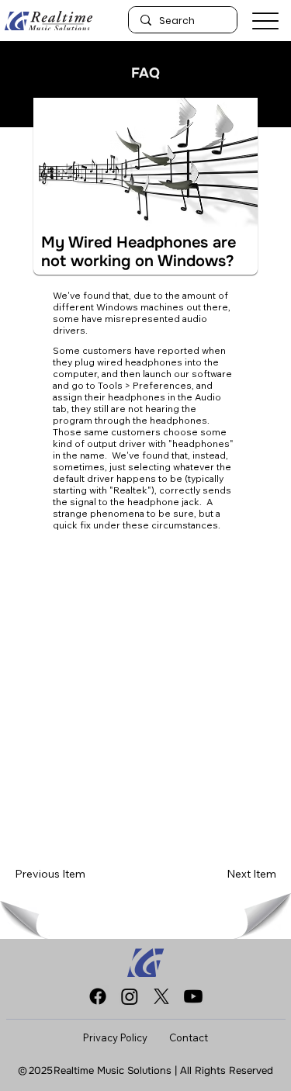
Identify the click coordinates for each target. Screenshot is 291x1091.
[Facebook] (98, 996)
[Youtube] (193, 996)
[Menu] (265, 20)
